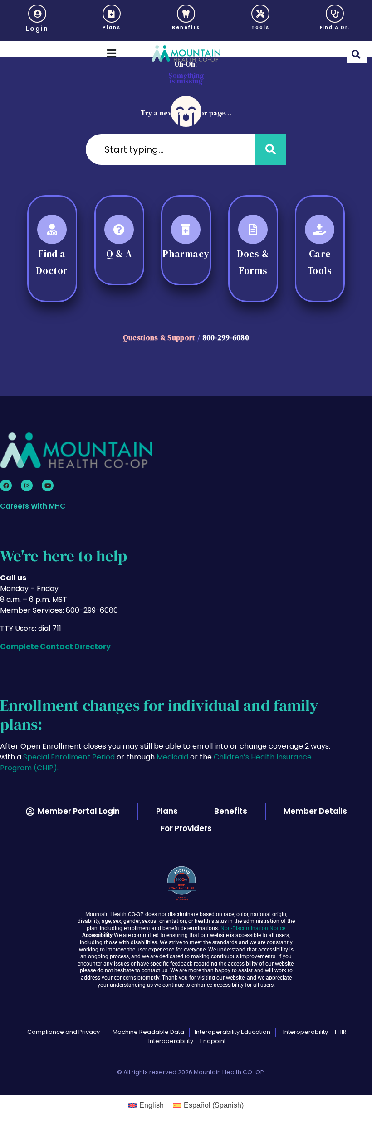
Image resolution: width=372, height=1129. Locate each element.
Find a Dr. (335, 27)
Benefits (186, 27)
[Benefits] (186, 14)
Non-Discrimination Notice (252, 928)
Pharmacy (186, 253)
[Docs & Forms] (253, 229)
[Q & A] (119, 229)
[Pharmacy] (186, 229)
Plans (112, 27)
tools (260, 27)
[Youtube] (48, 485)
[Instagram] (27, 485)
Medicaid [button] (172, 757)
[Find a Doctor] (52, 229)
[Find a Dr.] (335, 14)
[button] (37, 20)
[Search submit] (270, 149)
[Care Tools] (320, 229)
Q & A (119, 253)
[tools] (260, 14)
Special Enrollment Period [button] (70, 757)
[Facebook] (6, 485)
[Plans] (112, 14)
